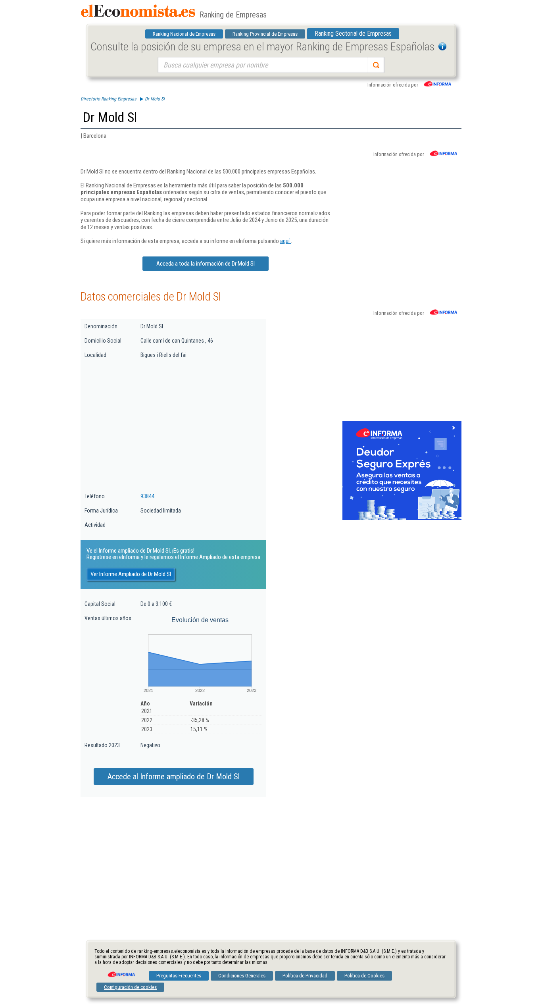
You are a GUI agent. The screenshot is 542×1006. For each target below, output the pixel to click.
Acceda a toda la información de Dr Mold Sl (205, 263)
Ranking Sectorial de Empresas (353, 33)
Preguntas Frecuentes (178, 976)
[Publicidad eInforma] (401, 518)
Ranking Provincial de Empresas (265, 34)
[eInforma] (120, 971)
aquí (285, 241)
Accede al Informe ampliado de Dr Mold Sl (174, 776)
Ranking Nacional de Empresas (184, 34)
